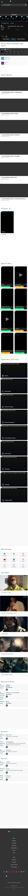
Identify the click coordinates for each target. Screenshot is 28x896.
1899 (3, 284)
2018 (9, 27)
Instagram (23, 555)
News (14, 852)
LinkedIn (13, 561)
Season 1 (3, 231)
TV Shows (14, 840)
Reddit (23, 561)
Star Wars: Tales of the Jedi (20, 350)
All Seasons (4, 208)
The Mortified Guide (5, 23)
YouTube (4, 561)
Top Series (4, 758)
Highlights (14, 14)
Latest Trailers (5, 573)
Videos (14, 850)
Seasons (12, 23)
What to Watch (14, 847)
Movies (14, 838)
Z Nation (17, 328)
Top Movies (4, 731)
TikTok (4, 566)
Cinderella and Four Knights (7, 350)
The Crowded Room (19, 306)
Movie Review (8, 694)
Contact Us (14, 859)
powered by (2, 49)
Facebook (4, 555)
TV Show (17, 29)
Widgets (23, 566)
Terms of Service (14, 864)
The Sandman (4, 328)
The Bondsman (18, 284)
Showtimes (14, 845)
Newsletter (14, 566)
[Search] (25, 5)
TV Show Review (9, 687)
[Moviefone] (14, 2)
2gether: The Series (6, 306)
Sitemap (14, 862)
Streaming (14, 843)
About (14, 857)
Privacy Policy (14, 867)
